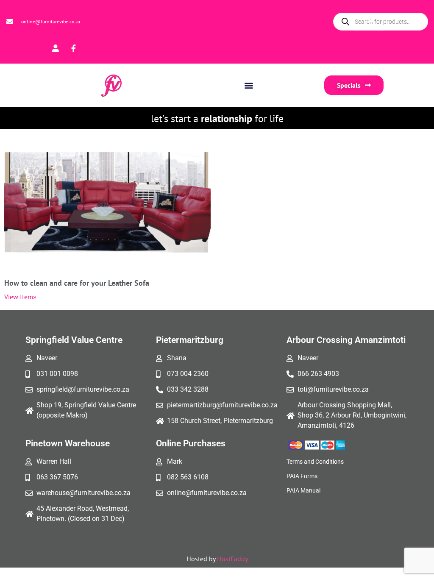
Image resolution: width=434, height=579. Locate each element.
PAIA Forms (302, 476)
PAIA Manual (303, 490)
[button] (249, 85)
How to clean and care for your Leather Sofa (76, 283)
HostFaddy (232, 558)
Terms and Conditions (315, 461)
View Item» (20, 296)
